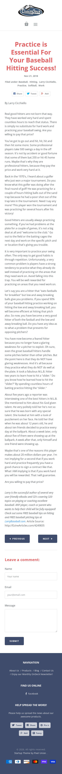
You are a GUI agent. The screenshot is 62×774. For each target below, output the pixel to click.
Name (8, 569)
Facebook (33, 693)
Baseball (23, 81)
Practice (21, 85)
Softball (32, 85)
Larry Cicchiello (47, 81)
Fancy (39, 733)
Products (26, 670)
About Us (14, 670)
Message (10, 605)
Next (46, 539)
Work (41, 85)
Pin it (46, 725)
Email (8, 587)
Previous (18, 539)
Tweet (19, 725)
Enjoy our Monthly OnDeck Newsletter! (32, 674)
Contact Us (48, 670)
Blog (36, 670)
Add (26, 733)
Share (32, 725)
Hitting (33, 81)
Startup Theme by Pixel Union (30, 753)
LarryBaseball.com (15, 521)
